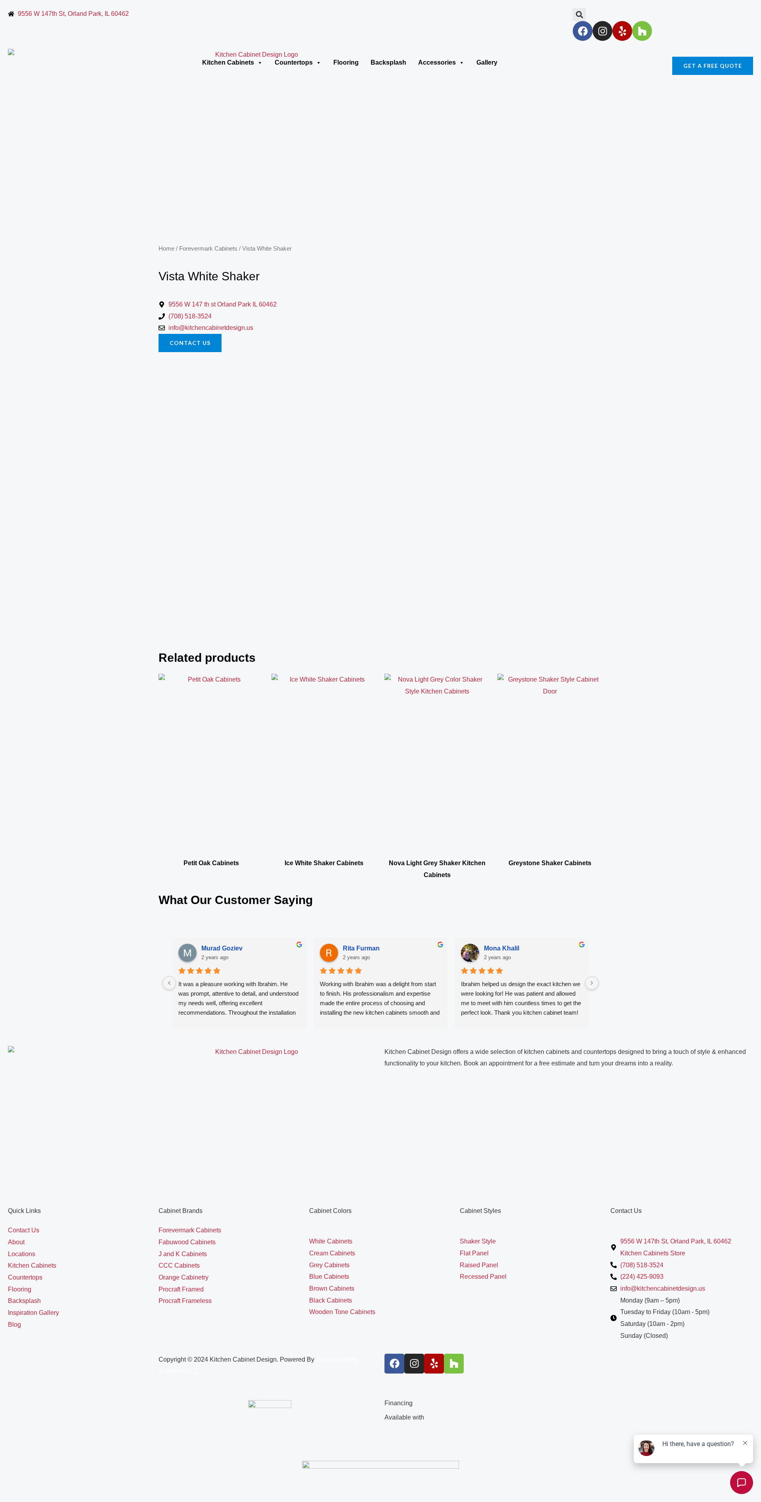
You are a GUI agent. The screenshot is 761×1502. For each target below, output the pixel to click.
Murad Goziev (222, 948)
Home (166, 248)
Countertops (294, 62)
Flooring (346, 62)
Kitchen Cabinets (228, 62)
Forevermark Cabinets (208, 248)
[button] (579, 14)
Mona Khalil (501, 948)
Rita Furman (361, 948)
